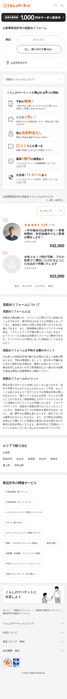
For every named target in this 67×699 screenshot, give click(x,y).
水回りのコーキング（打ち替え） (21, 573)
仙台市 (20, 458)
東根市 (54, 458)
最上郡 (6, 465)
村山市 (42, 458)
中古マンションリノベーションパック (23, 563)
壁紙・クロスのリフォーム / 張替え (22, 542)
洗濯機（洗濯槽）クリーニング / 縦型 (23, 553)
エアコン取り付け (14, 522)
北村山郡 (19, 465)
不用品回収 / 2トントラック (18, 501)
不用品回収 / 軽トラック (17, 491)
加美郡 (31, 458)
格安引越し (52, 542)
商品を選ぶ (39, 39)
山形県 (6, 452)
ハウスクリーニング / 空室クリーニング (24, 512)
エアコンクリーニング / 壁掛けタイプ (23, 532)
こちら (19, 165)
